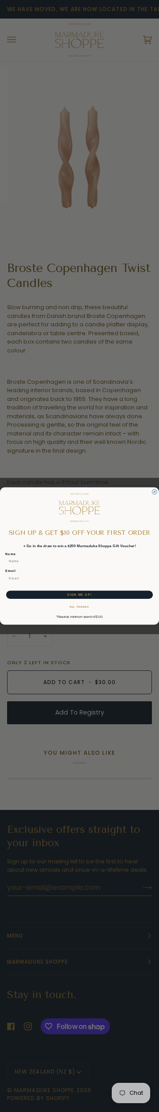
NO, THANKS (79, 606)
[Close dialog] (154, 491)
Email (10, 571)
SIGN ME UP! (79, 594)
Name (10, 554)
